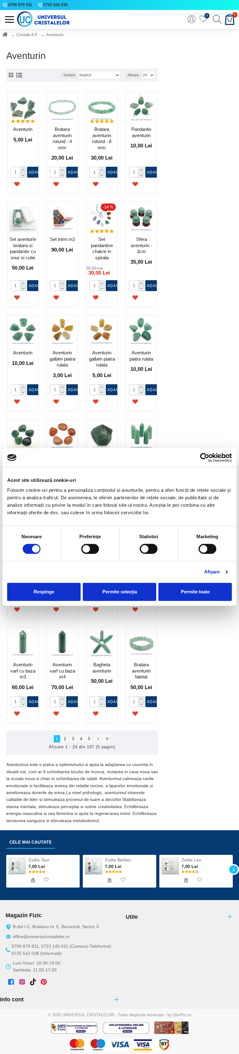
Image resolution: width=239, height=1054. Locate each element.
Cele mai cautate (30, 842)
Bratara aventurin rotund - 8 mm (101, 138)
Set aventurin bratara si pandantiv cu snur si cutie (22, 248)
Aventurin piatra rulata (141, 356)
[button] (5, 869)
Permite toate (195, 591)
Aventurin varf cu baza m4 (62, 670)
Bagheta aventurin (101, 667)
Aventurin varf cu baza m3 (22, 670)
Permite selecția (119, 591)
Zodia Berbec (118, 859)
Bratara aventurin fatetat (141, 670)
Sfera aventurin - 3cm (141, 245)
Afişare (212, 571)
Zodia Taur (38, 859)
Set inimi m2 (62, 239)
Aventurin (22, 129)
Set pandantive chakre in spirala (102, 248)
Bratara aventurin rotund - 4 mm (62, 138)
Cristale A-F (27, 34)
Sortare (69, 75)
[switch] (90, 549)
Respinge (44, 591)
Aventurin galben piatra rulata (62, 358)
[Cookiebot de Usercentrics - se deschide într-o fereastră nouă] (204, 457)
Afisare (133, 75)
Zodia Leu (191, 859)
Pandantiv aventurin (141, 132)
